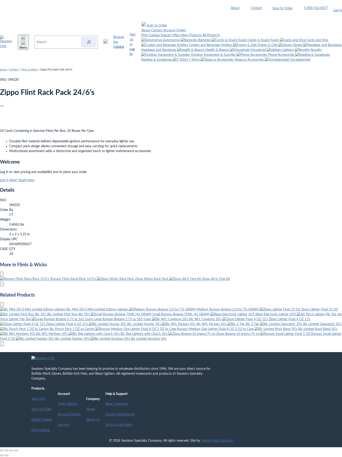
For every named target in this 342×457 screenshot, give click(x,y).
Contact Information (120, 414)
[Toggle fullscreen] (6, 450)
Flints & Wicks (29, 69)
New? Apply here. (22, 180)
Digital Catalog (41, 419)
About (235, 8)
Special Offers (171, 35)
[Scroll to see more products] (2, 284)
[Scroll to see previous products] (2, 274)
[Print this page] (2, 106)
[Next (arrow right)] (6, 455)
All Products (211, 35)
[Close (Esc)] (16, 450)
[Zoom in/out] (2, 450)
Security (63, 425)
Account (169, 30)
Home (3, 69)
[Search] (88, 42)
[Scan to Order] (105, 42)
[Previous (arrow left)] (2, 455)
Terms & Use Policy (119, 425)
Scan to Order (41, 409)
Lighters (14, 69)
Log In (337, 10)
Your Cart (38, 398)
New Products (192, 35)
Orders (181, 30)
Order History (67, 404)
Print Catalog (151, 35)
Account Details (69, 414)
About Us (93, 419)
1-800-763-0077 (316, 8)
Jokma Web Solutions (216, 440)
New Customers (116, 404)
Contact (256, 8)
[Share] (11, 450)
